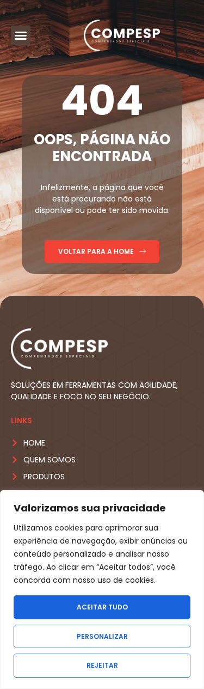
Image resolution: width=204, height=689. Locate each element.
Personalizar (102, 636)
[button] (20, 35)
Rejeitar (102, 665)
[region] (102, 589)
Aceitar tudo (102, 607)
